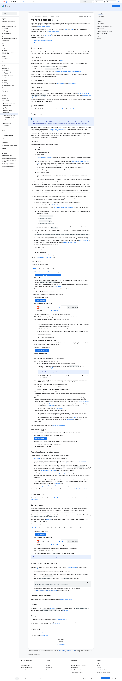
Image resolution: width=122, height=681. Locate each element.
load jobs (57, 483)
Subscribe (105, 678)
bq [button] (39, 268)
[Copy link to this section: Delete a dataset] (43, 88)
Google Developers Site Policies (50, 651)
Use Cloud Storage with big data (82, 489)
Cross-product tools (38, 1)
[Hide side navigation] (17, 678)
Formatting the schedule (52, 368)
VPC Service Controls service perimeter (63, 207)
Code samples (74, 667)
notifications (70, 419)
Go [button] (56, 527)
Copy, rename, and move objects (48, 470)
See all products (24, 663)
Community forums (50, 663)
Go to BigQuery (41, 300)
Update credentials (83, 240)
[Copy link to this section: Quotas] (38, 605)
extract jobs (66, 462)
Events (98, 665)
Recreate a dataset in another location (43, 40)
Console (100, 1)
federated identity (53, 404)
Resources (31, 9)
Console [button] (34, 268)
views (71, 29)
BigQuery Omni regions (58, 204)
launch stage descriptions (81, 123)
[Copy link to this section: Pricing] (37, 616)
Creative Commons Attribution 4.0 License (66, 650)
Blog (98, 663)
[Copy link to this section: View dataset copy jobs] (47, 430)
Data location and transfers (59, 131)
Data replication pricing (60, 619)
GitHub (72, 663)
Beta (61, 60)
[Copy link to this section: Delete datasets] (44, 505)
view (45, 590)
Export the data (37, 458)
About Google (24, 678)
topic (75, 417)
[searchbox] (9, 13)
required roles (51, 278)
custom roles (60, 83)
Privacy (29, 678)
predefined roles (72, 83)
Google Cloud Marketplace (26, 667)
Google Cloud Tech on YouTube (103, 672)
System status (49, 669)
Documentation (38, 16)
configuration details (83, 238)
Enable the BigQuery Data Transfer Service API (48, 275)
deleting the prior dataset (58, 425)
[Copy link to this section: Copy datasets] (43, 114)
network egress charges (60, 473)
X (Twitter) (99, 667)
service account (59, 398)
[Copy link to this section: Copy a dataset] (42, 58)
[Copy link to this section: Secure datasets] (45, 494)
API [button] (43, 268)
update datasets (44, 635)
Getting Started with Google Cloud (78, 665)
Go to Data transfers (42, 350)
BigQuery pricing (56, 623)
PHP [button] (71, 527)
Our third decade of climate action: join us (58, 678)
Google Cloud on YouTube (102, 669)
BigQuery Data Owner (83, 93)
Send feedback (85, 20)
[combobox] (87, 1)
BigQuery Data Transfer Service (57, 129)
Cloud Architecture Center (77, 669)
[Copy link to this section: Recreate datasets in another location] (61, 452)
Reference (17, 9)
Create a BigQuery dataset (41, 289)
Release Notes (49, 667)
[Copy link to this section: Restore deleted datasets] (52, 596)
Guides (10, 9)
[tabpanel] (61, 347)
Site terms (35, 678)
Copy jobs (52, 608)
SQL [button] (40, 527)
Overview (4, 9)
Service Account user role (69, 242)
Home (32, 16)
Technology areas (24, 1)
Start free (116, 6)
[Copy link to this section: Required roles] (43, 48)
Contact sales (24, 669)
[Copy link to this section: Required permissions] (45, 80)
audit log (48, 519)
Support (48, 665)
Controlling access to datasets (61, 498)
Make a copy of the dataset (40, 42)
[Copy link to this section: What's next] (41, 629)
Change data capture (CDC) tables (45, 157)
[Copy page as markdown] (57, 20)
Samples (25, 9)
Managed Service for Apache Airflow (48, 486)
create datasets (44, 632)
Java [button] (48, 268)
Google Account (50, 405)
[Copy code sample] (89, 582)
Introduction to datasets (53, 31)
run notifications (57, 286)
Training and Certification (77, 672)
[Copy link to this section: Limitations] (39, 141)
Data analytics (46, 16)
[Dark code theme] (87, 582)
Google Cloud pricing (25, 665)
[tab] (34, 268)
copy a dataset (47, 35)
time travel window (72, 567)
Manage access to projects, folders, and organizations (67, 71)
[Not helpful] (90, 16)
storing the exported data (81, 461)
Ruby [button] (81, 527)
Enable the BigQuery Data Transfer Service (45, 272)
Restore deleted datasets (43, 26)
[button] (9, 28)
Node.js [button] (66, 527)
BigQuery (8, 6)
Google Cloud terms (43, 678)
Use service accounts (84, 401)
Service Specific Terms (83, 121)
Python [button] (53, 268)
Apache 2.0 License (32, 651)
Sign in (118, 1)
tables (66, 29)
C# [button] (52, 527)
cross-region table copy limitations (43, 257)
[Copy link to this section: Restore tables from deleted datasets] (61, 564)
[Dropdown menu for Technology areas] (30, 1)
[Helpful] (88, 16)
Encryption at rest (35, 499)
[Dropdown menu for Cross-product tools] (44, 1)
